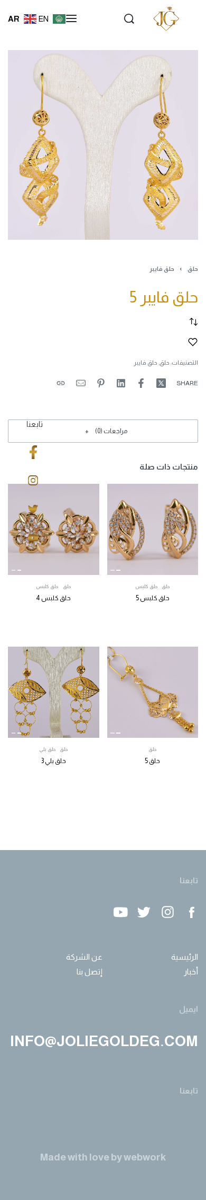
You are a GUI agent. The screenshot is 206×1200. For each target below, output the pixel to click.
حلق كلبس (146, 586)
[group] (153, 529)
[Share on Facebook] (141, 383)
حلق (193, 269)
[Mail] (81, 383)
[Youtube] (120, 912)
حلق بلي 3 (53, 761)
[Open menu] (71, 18)
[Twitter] (144, 912)
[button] (103, 430)
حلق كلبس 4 (53, 598)
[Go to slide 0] (118, 570)
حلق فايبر (161, 269)
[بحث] (129, 18)
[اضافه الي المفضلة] (193, 342)
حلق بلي (47, 749)
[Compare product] (193, 321)
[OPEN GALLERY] (103, 145)
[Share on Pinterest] (101, 383)
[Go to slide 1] (113, 570)
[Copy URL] (60, 383)
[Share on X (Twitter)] (161, 383)
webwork (145, 1157)
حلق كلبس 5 (153, 598)
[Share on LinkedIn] (121, 383)
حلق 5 (152, 761)
